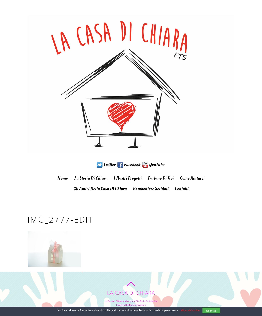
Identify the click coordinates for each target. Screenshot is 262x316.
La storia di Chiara (90, 178)
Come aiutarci (192, 178)
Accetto (211, 310)
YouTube (156, 165)
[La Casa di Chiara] (131, 148)
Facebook (132, 165)
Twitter (109, 165)
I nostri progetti (128, 178)
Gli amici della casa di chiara (100, 189)
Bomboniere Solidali (151, 189)
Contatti (182, 189)
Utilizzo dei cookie (189, 310)
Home (62, 178)
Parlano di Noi (161, 178)
